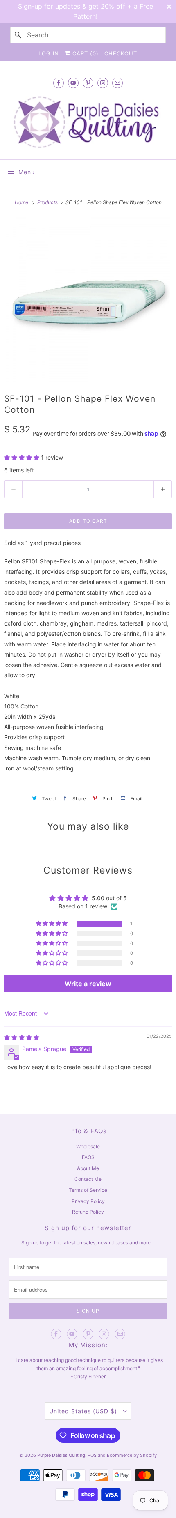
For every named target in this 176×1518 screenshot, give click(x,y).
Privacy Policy (88, 1201)
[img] (21, 1037)
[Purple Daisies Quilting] (88, 122)
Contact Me (88, 1179)
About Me (88, 1168)
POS (92, 1455)
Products (48, 202)
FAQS (88, 1157)
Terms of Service (88, 1190)
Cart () (84, 53)
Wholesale (88, 1146)
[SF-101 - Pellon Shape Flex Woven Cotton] (88, 299)
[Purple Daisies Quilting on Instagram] (102, 83)
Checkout (120, 53)
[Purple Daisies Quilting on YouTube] (73, 83)
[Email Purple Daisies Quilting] (117, 83)
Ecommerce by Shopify (132, 1455)
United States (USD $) (84, 1411)
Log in (48, 53)
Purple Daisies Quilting (61, 1455)
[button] (22, 457)
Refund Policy (88, 1212)
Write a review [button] (88, 984)
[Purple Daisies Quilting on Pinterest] (88, 83)
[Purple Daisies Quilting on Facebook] (58, 83)
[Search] (18, 35)
